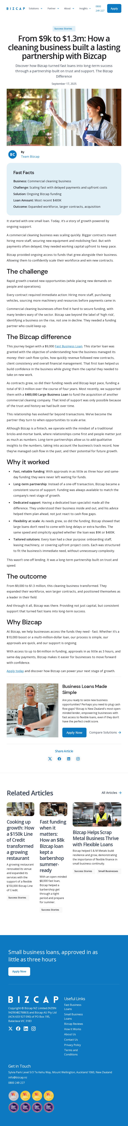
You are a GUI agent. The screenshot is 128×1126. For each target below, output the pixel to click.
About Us (70, 1034)
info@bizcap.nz (17, 1077)
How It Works (72, 1029)
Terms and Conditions (71, 1052)
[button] (36, 8)
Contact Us (71, 1039)
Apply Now (19, 971)
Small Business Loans (73, 1016)
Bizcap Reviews (73, 1024)
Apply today (15, 671)
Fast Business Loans (72, 1007)
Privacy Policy (72, 1045)
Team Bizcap (30, 156)
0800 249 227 (16, 1083)
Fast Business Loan (68, 346)
